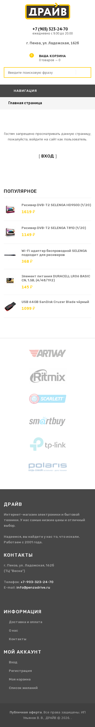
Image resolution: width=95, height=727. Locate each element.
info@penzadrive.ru (33, 587)
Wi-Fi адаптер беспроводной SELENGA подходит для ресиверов (54, 253)
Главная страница (25, 103)
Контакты (17, 639)
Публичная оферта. (26, 712)
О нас (13, 630)
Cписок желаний (23, 688)
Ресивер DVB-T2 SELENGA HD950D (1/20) (56, 205)
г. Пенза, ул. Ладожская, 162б (52, 43)
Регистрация (20, 671)
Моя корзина (20, 679)
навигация (25, 91)
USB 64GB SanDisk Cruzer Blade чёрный (55, 302)
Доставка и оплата (25, 622)
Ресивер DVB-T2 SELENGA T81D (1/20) (54, 228)
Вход (13, 662)
